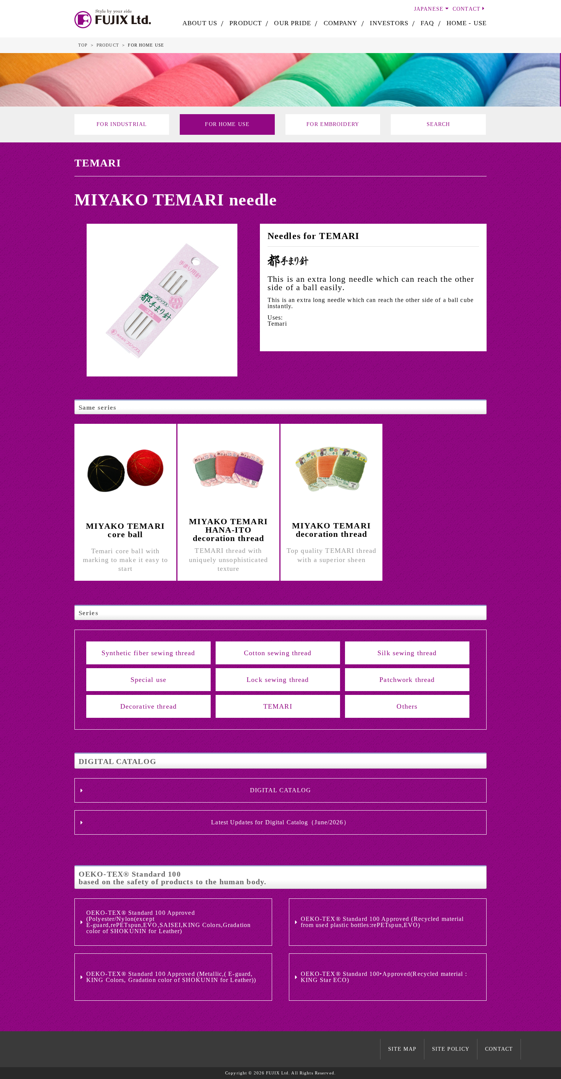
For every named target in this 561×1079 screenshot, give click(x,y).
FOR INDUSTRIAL (122, 124)
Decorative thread (148, 706)
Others (407, 706)
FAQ (427, 23)
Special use (148, 679)
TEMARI (277, 706)
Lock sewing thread (278, 679)
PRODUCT (245, 23)
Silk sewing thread (407, 653)
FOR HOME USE (227, 124)
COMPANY (341, 23)
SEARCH (438, 124)
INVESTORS (389, 23)
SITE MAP (402, 1049)
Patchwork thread (407, 679)
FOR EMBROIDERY (332, 124)
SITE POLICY (450, 1049)
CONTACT (466, 9)
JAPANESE (428, 9)
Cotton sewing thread (277, 653)
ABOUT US (199, 23)
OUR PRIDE (292, 23)
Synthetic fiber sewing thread (148, 653)
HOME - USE (467, 23)
